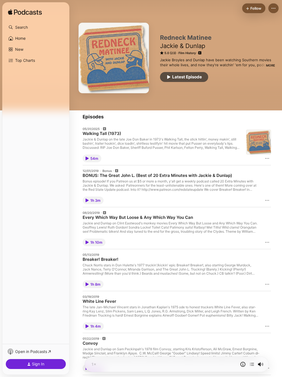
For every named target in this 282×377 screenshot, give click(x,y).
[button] (36, 27)
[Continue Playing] (252, 364)
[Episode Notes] (243, 364)
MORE (270, 65)
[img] (25, 12)
